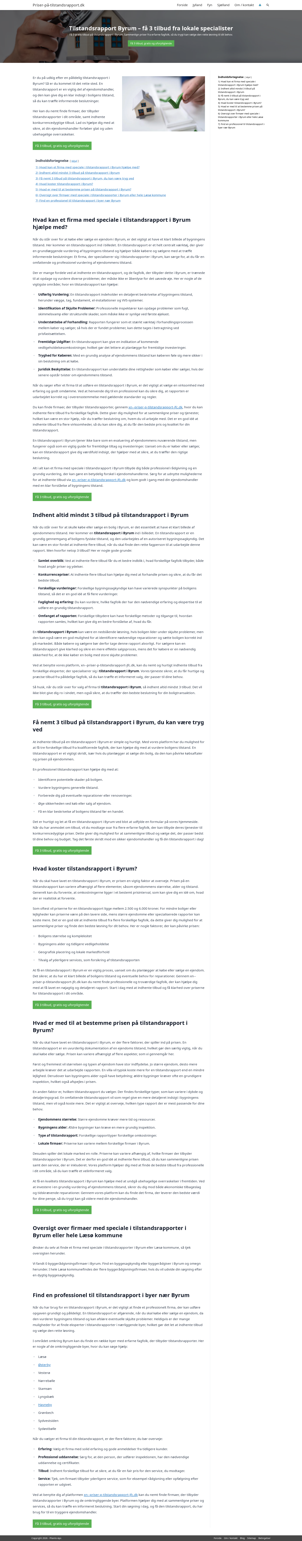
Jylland (197, 5)
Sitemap (251, 1538)
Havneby (45, 1404)
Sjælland (223, 5)
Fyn (209, 5)
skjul (74, 161)
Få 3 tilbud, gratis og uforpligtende (151, 43)
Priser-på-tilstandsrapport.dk (58, 5)
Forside (182, 5)
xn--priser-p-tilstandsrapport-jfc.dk (155, 407)
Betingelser (264, 1538)
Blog (242, 1538)
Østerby (44, 1364)
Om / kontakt (244, 5)
